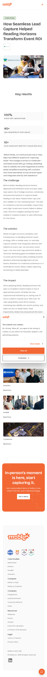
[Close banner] (43, 317)
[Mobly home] (6, 5)
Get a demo (23, 497)
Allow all (23, 351)
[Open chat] (42, 672)
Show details (35, 344)
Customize (22, 358)
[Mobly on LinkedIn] (10, 660)
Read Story (7, 390)
